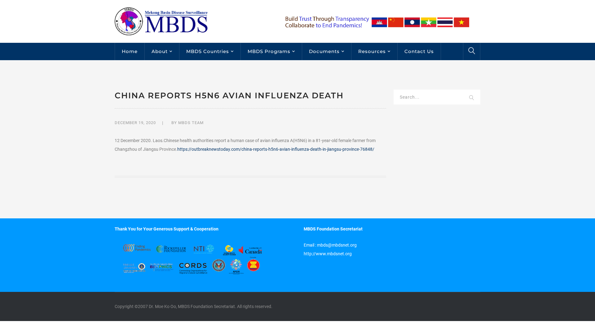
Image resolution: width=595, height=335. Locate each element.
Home (130, 51)
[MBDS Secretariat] (161, 21)
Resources (372, 51)
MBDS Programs (269, 51)
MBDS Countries (207, 51)
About (160, 51)
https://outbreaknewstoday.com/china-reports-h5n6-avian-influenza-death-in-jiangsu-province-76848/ (275, 149)
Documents (324, 51)
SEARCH (471, 98)
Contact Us (419, 51)
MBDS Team (191, 122)
